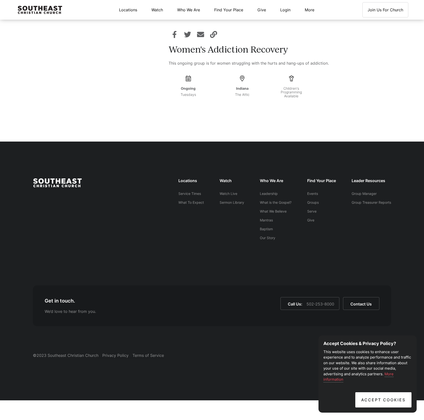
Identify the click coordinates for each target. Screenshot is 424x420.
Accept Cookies (383, 399)
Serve (312, 211)
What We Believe (273, 211)
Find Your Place (228, 9)
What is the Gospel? (276, 202)
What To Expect (191, 202)
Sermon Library (232, 202)
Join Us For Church (385, 9)
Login (285, 9)
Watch (157, 9)
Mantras (266, 220)
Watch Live (228, 193)
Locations (128, 9)
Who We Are (188, 9)
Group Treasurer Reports (371, 202)
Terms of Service (148, 355)
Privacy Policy (115, 355)
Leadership (269, 193)
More (309, 9)
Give (261, 9)
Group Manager (364, 193)
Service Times (189, 193)
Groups (313, 202)
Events (312, 193)
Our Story (267, 238)
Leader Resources (368, 180)
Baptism (266, 229)
